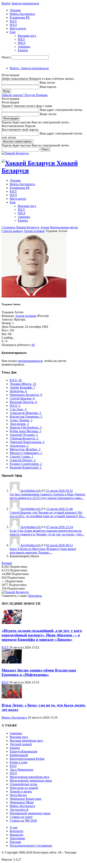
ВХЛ (21, 39)
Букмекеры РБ (20, 17)
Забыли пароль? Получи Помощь (25, 95)
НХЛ (13, 24)
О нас (14, 827)
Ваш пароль (48, 86)
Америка (24, 46)
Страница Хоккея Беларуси (20, 227)
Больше (7, 563)
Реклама (15, 842)
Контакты (35, 595)
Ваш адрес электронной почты (61, 109)
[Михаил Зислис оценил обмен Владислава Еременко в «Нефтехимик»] (12, 662)
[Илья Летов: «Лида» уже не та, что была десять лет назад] (12, 697)
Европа (23, 50)
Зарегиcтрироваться (25, 3)
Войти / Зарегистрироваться (29, 68)
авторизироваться (30, 361)
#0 (33, 345)
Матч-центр (18, 28)
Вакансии (16, 834)
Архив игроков (34, 231)
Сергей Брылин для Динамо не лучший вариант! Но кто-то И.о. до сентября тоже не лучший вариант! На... (47, 514)
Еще (13, 32)
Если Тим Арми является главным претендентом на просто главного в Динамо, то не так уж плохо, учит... (47, 532)
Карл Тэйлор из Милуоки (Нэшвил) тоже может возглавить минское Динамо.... (43, 550)
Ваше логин (48, 114)
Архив (44, 227)
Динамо (15, 10)
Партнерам (17, 838)
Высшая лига (27, 35)
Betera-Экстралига (22, 14)
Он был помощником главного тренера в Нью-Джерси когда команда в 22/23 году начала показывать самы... (47, 496)
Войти (6, 3)
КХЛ (13, 21)
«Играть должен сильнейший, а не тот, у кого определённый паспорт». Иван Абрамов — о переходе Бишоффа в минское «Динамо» (42, 635)
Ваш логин (47, 82)
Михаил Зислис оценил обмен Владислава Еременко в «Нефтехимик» (39, 672)
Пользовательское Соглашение (31, 845)
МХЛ (21, 43)
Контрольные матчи (64, 227)
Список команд (12, 231)
